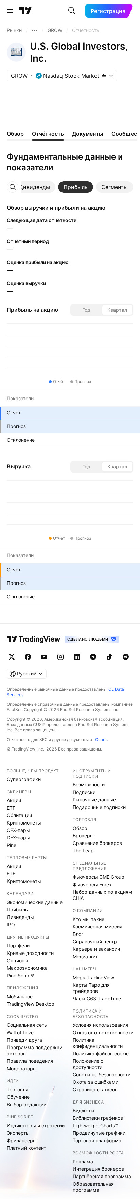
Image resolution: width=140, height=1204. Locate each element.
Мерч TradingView (93, 977)
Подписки (84, 792)
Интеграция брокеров (98, 1169)
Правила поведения (30, 1061)
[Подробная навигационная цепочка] (35, 30)
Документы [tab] (87, 133)
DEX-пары (18, 837)
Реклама (83, 1161)
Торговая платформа (97, 1140)
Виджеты (83, 1110)
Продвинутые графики (99, 1133)
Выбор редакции (26, 1104)
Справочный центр (95, 941)
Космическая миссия (97, 926)
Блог (78, 934)
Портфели (18, 945)
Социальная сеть (27, 1025)
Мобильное (20, 996)
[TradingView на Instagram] (60, 657)
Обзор (80, 828)
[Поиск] (71, 11)
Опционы (17, 960)
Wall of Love (20, 1032)
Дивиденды (20, 917)
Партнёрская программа (102, 1176)
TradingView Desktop (30, 1004)
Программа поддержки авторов (34, 1050)
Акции (14, 800)
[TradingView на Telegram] (93, 657)
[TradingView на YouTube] (44, 657)
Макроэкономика (27, 968)
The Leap (83, 850)
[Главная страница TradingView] (25, 11)
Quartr (101, 739)
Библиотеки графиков (98, 1118)
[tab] (34, 187)
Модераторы (22, 1068)
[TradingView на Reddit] (125, 657)
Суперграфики (24, 779)
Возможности (89, 785)
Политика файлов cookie (101, 1053)
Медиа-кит (85, 956)
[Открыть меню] (10, 11)
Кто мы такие (88, 919)
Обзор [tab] (15, 133)
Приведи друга (24, 1040)
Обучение (18, 1097)
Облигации (19, 815)
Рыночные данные (94, 799)
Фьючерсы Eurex (92, 884)
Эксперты (18, 1133)
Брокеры (83, 835)
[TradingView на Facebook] (28, 657)
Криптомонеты (24, 823)
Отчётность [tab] (48, 133)
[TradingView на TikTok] (109, 657)
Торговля (17, 1089)
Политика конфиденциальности (98, 1043)
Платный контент (26, 1148)
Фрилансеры (22, 1140)
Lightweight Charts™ (95, 1125)
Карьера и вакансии (96, 949)
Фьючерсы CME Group (98, 877)
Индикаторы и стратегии (36, 1125)
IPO (11, 924)
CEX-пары (18, 830)
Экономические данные (35, 902)
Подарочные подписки (99, 807)
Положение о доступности (88, 1064)
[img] (104, 76)
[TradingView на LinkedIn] (77, 657)
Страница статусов (95, 1089)
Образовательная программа (93, 1187)
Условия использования (100, 1025)
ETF (11, 808)
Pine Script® (20, 975)
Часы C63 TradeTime (97, 998)
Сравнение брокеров (97, 843)
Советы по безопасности (101, 1074)
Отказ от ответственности (103, 1032)
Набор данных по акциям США (102, 895)
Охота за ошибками (95, 1082)
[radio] (86, 310)
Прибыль (17, 909)
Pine (11, 845)
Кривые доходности (30, 953)
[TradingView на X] (11, 657)
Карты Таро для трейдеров (91, 988)
